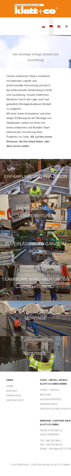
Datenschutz (15, 400)
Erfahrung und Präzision (35, 176)
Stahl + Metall (50, 390)
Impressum (13, 395)
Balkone (45, 394)
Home (9, 386)
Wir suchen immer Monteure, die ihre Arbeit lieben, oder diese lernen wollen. (29, 141)
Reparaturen (49, 404)
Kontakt (11, 391)
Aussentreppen (50, 399)
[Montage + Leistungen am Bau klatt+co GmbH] (35, 9)
